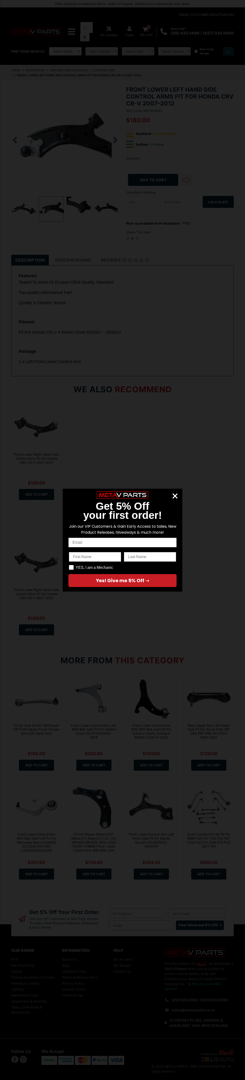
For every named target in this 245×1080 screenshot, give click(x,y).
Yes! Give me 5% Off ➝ (122, 580)
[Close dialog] (175, 496)
